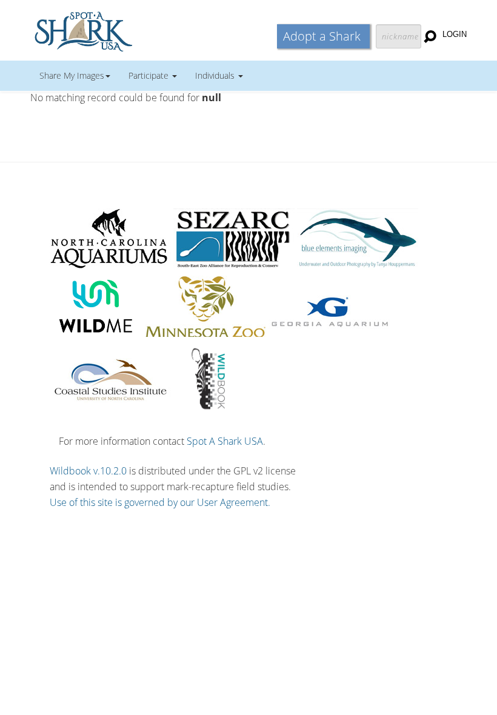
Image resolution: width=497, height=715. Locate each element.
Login (454, 34)
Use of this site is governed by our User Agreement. (160, 502)
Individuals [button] (216, 75)
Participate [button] (149, 75)
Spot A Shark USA (225, 441)
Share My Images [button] (71, 75)
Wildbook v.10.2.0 (88, 470)
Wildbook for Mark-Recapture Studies (136, 30)
